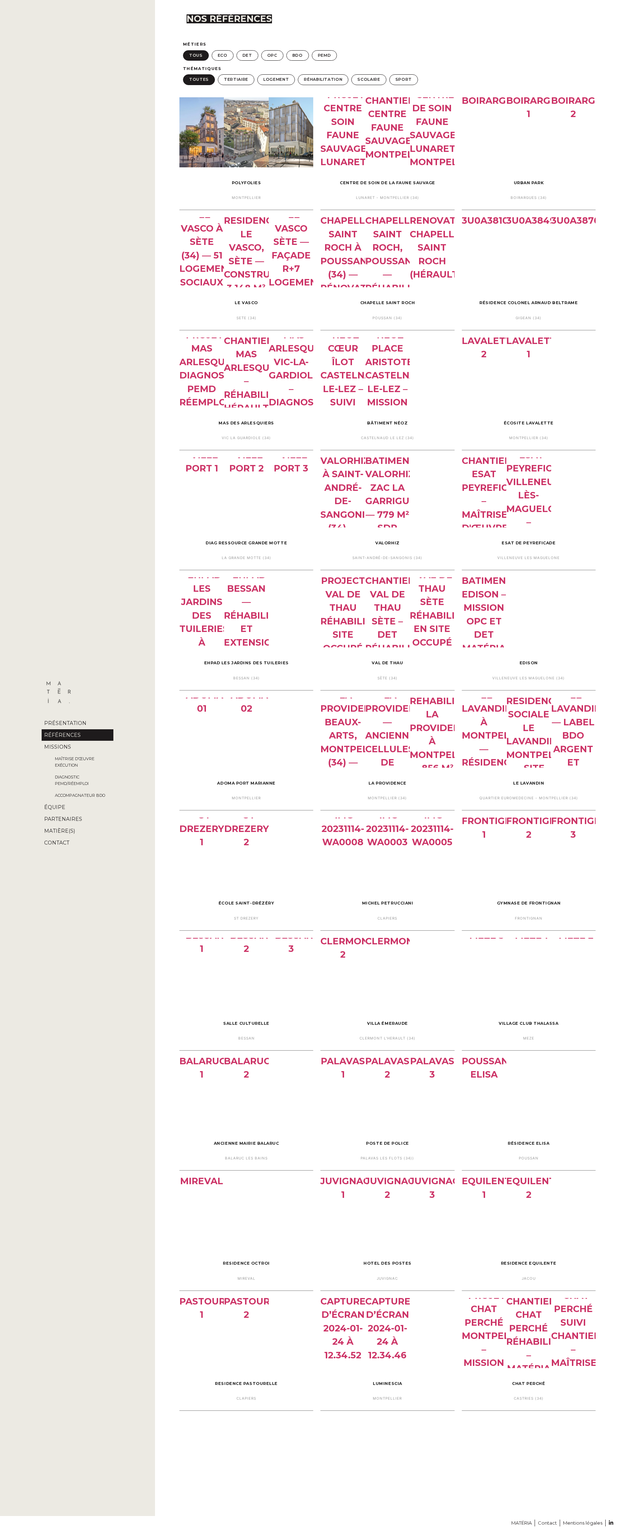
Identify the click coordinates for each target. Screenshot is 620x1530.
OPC (272, 55)
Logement (276, 79)
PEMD (324, 55)
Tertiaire (236, 79)
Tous (196, 55)
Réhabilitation (323, 79)
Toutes (199, 79)
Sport (403, 79)
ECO (222, 55)
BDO (297, 55)
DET (247, 55)
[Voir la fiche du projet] (246, 153)
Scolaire (368, 79)
